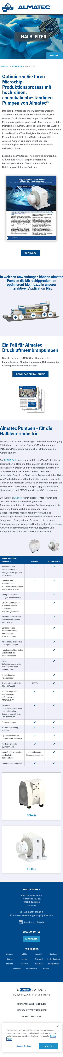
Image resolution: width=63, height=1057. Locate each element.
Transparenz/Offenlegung (31, 1004)
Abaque (9, 954)
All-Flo (24, 954)
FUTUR (31, 868)
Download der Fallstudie (30, 374)
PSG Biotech (53, 963)
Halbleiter (30, 66)
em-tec (24, 959)
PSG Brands (32, 949)
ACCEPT (48, 1046)
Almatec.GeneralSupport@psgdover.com (33, 915)
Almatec (38, 954)
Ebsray (10, 959)
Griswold (39, 959)
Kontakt (54, 55)
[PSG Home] (9, 7)
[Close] (57, 1026)
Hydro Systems (53, 959)
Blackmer (54, 954)
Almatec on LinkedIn (34, 922)
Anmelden (33, 939)
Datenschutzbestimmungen (32, 1010)
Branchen (17, 66)
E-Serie (17, 497)
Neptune (39, 963)
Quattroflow (31, 968)
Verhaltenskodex (31, 1016)
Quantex (17, 968)
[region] (32, 1037)
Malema (9, 963)
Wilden (46, 968)
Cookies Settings (23, 1046)
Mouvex (24, 963)
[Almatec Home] (34, 7)
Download (30, 252)
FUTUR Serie (10, 460)
